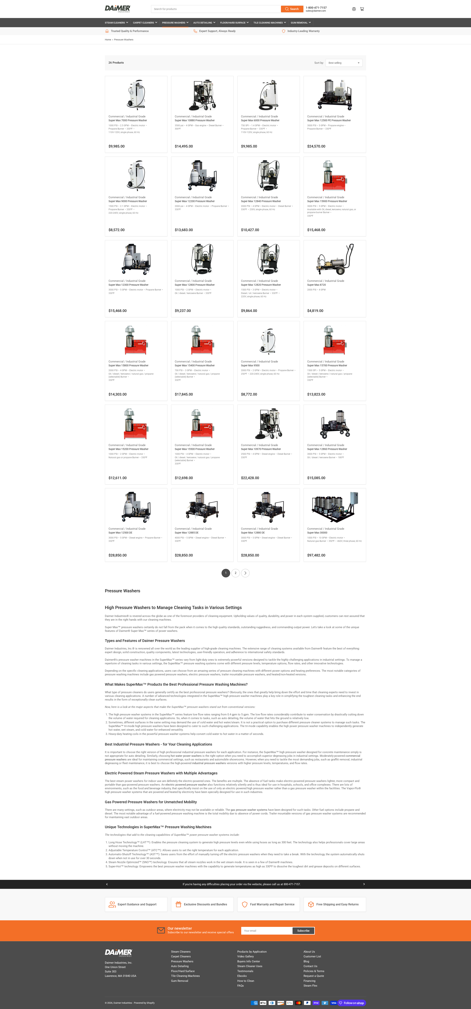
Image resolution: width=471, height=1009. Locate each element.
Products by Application (252, 951)
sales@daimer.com (316, 10)
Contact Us (310, 966)
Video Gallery (245, 956)
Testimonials (245, 971)
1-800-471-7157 (316, 7)
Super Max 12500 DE (120, 532)
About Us (309, 951)
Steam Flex (310, 985)
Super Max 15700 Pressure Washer (327, 365)
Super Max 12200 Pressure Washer (195, 201)
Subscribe (303, 930)
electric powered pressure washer (186, 784)
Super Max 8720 (316, 284)
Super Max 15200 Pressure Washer (128, 449)
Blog (306, 961)
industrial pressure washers (209, 763)
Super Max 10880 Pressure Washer (195, 120)
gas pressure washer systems (249, 809)
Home (108, 39)
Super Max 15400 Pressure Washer (195, 365)
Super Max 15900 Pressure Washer (327, 201)
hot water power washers (186, 755)
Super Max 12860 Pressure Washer (327, 449)
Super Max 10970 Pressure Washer (261, 449)
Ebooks (242, 976)
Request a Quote (314, 976)
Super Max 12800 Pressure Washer (195, 284)
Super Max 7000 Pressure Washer (128, 120)
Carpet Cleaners (143, 22)
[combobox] (227, 9)
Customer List (312, 956)
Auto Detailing (202, 22)
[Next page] (245, 573)
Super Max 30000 (317, 532)
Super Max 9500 (250, 365)
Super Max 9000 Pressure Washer (128, 201)
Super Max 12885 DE (187, 532)
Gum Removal (299, 22)
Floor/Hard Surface (232, 22)
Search (294, 9)
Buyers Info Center (248, 961)
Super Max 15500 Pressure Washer (195, 449)
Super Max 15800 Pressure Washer (128, 365)
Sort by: (319, 62)
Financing (309, 981)
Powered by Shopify (144, 1002)
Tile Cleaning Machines (268, 22)
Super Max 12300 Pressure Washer (128, 284)
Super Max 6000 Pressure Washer (260, 120)
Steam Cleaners (115, 22)
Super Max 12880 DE (253, 532)
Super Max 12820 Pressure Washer (261, 284)
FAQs (240, 985)
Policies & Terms (314, 971)
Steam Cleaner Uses (249, 966)
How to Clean (245, 981)
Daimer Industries (123, 1002)
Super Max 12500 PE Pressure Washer (329, 120)
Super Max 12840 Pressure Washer (261, 201)
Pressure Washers (173, 22)
